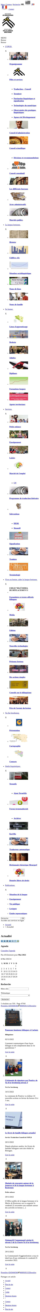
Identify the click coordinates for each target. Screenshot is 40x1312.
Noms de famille (16, 304)
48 (21, 1006)
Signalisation (14, 544)
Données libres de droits (19, 880)
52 (28, 1006)
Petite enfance (15, 427)
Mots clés (4, 989)
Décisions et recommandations (26, 158)
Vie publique (14, 904)
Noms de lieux (15, 289)
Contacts (13, 762)
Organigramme (15, 64)
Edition (12, 630)
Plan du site (9, 1284)
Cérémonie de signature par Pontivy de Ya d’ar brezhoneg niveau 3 (21, 1081)
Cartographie (14, 746)
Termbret (17, 94)
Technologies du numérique (25, 105)
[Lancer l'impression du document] (13, 942)
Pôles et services (16, 79)
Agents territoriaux (17, 404)
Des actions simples (17, 677)
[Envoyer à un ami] (15, 942)
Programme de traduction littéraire (24, 498)
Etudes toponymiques (18, 913)
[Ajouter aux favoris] (18, 942)
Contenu (9, 4)
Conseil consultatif (17, 173)
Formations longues (17, 389)
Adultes (12, 358)
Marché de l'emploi (17, 473)
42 (9, 1006)
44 (13, 1006)
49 (23, 1006)
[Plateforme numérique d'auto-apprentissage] (18, 337)
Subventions (14, 514)
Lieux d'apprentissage (18, 327)
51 (27, 1006)
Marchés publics (16, 220)
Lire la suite (9, 1052)
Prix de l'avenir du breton (20, 708)
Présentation (14, 730)
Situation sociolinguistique (20, 273)
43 (11, 1006)
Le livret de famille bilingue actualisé (20, 1133)
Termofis (13, 784)
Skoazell (17, 528)
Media (12, 615)
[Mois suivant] (10, 959)
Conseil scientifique (17, 148)
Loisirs (12, 458)
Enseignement (15, 442)
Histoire (12, 242)
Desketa (12, 342)
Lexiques (13, 909)
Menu (3, 4)
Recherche (16, 4)
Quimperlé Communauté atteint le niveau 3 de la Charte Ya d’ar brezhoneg (22, 1241)
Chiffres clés (14, 258)
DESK (16, 523)
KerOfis (12, 834)
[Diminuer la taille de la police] (2, 942)
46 (17, 1006)
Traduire (13, 559)
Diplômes (13, 373)
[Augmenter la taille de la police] (5, 942)
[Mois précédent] (1, 959)
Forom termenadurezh (18, 809)
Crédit (7, 1292)
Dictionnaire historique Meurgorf (23, 865)
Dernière (32, 1006)
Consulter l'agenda (8, 951)
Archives (17, 818)
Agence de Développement (24, 117)
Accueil (8, 925)
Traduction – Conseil (22, 89)
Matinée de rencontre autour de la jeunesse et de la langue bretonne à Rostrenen (19, 1185)
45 (15, 1006)
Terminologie (14, 575)
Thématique (5, 993)
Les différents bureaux (18, 189)
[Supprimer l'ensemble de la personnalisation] (10, 942)
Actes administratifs (17, 204)
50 (25, 1006)
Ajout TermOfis (20, 793)
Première (4, 1006)
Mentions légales (10, 1296)
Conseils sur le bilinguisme (20, 693)
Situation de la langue (18, 894)
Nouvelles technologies (18, 646)
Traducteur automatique (19, 849)
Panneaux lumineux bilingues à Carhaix (21, 1030)
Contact (11, 9)
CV (15, 483)
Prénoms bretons (16, 661)
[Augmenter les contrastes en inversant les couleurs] (7, 942)
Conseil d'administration (19, 133)
